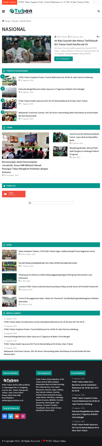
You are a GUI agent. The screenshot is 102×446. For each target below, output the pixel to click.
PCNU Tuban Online (56, 441)
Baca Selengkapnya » (63, 58)
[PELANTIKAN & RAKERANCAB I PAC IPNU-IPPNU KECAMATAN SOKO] (9, 266)
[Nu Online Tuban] (20, 11)
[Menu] (3, 12)
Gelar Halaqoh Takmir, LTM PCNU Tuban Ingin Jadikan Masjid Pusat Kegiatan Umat (57, 251)
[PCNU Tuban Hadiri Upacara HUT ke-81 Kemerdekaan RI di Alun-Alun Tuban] (9, 104)
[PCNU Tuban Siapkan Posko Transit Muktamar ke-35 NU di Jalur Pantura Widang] (9, 81)
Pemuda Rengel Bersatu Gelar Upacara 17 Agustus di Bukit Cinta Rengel (51, 89)
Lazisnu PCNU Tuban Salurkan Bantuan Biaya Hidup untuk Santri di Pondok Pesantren (58, 286)
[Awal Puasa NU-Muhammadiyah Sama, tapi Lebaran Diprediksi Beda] (60, 137)
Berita (15, 21)
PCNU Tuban (62, 37)
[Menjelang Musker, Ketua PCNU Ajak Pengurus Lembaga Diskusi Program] (60, 151)
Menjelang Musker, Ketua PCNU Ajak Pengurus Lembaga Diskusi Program (84, 151)
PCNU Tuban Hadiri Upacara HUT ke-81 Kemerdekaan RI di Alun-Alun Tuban (53, 100)
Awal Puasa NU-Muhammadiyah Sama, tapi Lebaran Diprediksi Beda (84, 137)
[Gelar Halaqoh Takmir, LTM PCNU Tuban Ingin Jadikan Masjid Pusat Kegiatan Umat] (9, 255)
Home (7, 21)
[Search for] (98, 12)
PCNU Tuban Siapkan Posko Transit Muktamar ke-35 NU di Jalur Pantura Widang (54, 2)
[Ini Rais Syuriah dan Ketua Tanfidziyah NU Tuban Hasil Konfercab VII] (26, 49)
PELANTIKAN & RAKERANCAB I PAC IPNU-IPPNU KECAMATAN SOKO (48, 263)
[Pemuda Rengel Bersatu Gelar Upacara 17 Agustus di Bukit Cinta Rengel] (9, 92)
